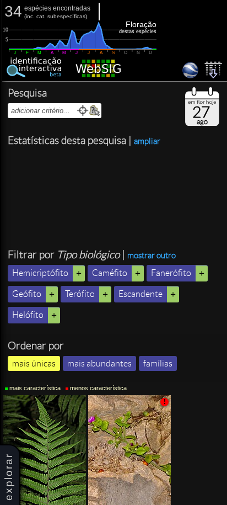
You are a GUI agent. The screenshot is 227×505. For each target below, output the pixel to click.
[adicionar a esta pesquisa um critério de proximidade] (83, 110)
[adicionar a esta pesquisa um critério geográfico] (94, 110)
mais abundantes (99, 363)
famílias (157, 363)
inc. (30, 16)
